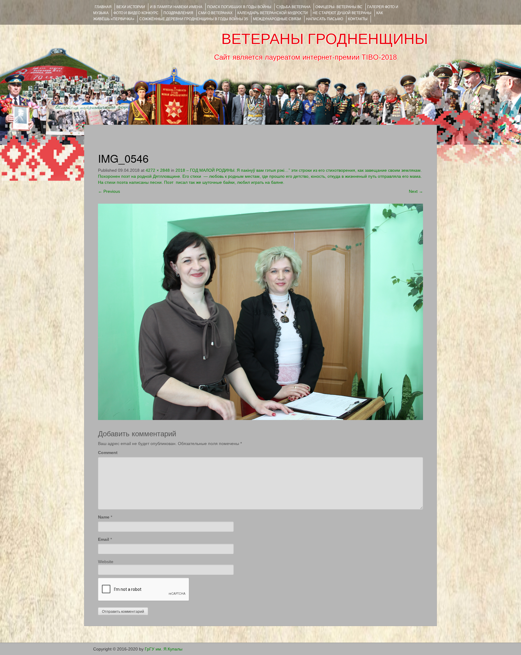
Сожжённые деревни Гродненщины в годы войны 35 (193, 19)
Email (103, 539)
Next (416, 191)
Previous (109, 191)
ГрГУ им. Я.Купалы (163, 649)
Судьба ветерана (293, 7)
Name (103, 517)
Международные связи (277, 19)
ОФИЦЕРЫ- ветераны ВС (338, 7)
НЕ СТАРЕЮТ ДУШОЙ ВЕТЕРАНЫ (342, 13)
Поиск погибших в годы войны (239, 7)
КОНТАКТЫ (358, 19)
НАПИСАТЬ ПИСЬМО (324, 19)
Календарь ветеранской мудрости (272, 13)
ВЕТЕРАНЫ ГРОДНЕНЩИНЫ (324, 39)
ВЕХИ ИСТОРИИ (130, 7)
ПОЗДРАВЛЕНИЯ (178, 13)
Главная (103, 7)
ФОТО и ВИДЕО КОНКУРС (136, 13)
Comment (108, 452)
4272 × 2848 (158, 170)
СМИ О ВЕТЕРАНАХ (215, 13)
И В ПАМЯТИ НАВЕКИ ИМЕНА (176, 7)
